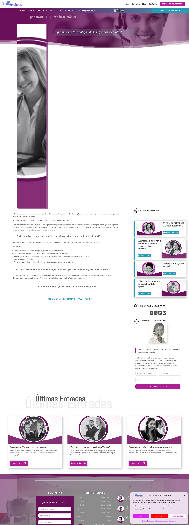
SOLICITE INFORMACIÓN (170, 11)
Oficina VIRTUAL (144, 255)
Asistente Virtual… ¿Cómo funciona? (173, 265)
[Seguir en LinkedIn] (160, 313)
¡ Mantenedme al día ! (158, 386)
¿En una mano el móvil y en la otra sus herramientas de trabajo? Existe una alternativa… (149, 244)
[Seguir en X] (156, 313)
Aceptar (141, 516)
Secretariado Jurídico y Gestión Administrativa (91, 447)
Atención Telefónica (171, 233)
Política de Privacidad (161, 521)
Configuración (177, 516)
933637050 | (77, 11)
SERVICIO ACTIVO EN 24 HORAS (70, 299)
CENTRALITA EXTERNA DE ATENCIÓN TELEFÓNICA (173, 224)
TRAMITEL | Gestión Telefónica (56, 16)
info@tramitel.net (89, 11)
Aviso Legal (172, 521)
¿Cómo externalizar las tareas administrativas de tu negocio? (149, 284)
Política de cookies (148, 521)
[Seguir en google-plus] (164, 313)
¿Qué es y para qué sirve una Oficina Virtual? (30, 447)
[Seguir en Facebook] (151, 313)
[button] (185, 496)
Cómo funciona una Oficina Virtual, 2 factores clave (153, 447)
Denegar (159, 516)
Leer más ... (17, 463)
